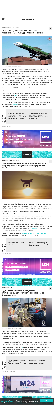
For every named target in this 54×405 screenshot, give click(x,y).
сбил (21, 347)
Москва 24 (27, 19)
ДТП (10, 371)
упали (16, 95)
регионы (10, 126)
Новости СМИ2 (5, 150)
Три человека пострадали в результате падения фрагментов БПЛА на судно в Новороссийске (38, 116)
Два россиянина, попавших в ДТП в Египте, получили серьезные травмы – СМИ (17, 362)
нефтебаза (34, 228)
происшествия (5, 126)
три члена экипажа (40, 233)
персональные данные (7, 401)
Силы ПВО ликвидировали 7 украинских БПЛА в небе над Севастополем (38, 244)
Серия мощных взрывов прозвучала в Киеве (16, 243)
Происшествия (16, 27)
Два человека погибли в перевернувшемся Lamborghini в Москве (37, 362)
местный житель (27, 233)
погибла (15, 104)
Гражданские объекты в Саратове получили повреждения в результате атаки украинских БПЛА (17, 116)
